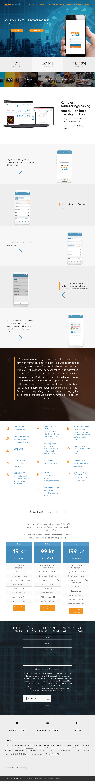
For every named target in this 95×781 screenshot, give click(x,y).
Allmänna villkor (10, 768)
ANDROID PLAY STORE (47, 730)
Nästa (86, 360)
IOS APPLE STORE (17, 730)
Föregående (9, 360)
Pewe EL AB (48, 410)
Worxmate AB (16, 778)
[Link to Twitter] (86, 778)
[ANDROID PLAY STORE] (47, 723)
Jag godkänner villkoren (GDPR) (48, 669)
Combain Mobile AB (52, 754)
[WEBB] (77, 723)
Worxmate (29, 748)
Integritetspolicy (21, 768)
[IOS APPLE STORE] (17, 723)
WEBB (78, 730)
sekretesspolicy (63, 676)
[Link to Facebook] (89, 778)
